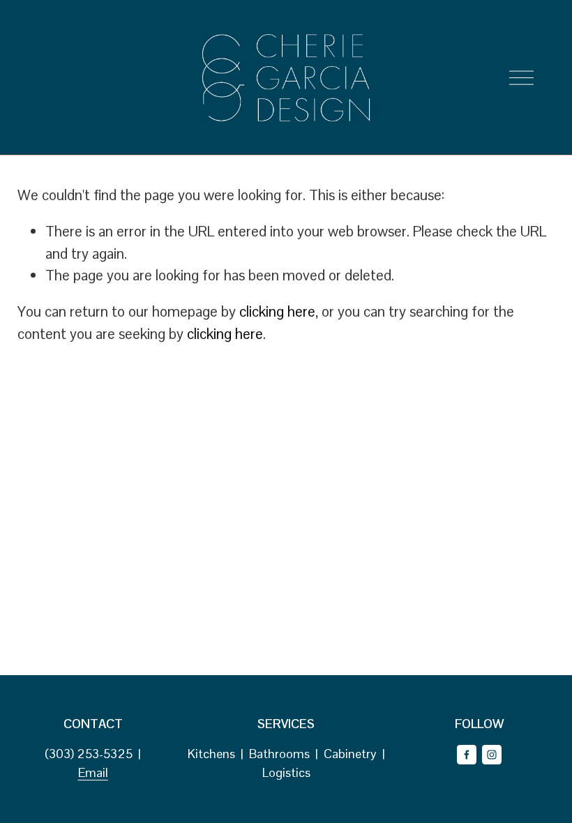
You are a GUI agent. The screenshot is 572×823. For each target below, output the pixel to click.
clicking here (277, 311)
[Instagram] (492, 754)
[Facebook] (466, 754)
